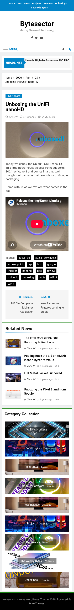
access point (15, 264)
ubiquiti (12, 277)
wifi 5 (53, 277)
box (39, 264)
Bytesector (37, 24)
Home (12, 3)
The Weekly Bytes (38, 7)
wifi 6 (11, 284)
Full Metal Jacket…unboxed (43, 373)
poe (39, 270)
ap (30, 264)
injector (12, 270)
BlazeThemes (36, 603)
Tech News (24, 3)
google (51, 264)
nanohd (27, 270)
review (51, 270)
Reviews (48, 3)
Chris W (13, 116)
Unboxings (61, 3)
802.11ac (24, 257)
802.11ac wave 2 (45, 257)
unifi (42, 277)
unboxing (28, 277)
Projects (36, 3)
